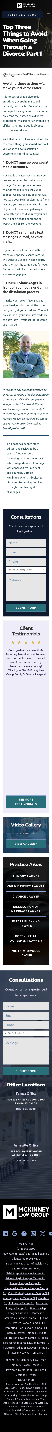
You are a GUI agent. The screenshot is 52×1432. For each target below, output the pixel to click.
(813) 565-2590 (22, 15)
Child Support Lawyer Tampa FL (25, 1273)
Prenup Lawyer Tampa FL (25, 1283)
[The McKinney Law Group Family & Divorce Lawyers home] (26, 6)
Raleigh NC (41, 1263)
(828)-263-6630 (30, 1258)
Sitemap (20, 1374)
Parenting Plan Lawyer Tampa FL (25, 1327)
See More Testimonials (26, 801)
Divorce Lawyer (26, 896)
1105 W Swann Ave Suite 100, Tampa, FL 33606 (26, 1101)
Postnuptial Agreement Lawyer (26, 938)
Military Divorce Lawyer (26, 953)
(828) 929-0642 (26, 1160)
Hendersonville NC (28, 1268)
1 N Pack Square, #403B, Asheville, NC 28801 (25, 1153)
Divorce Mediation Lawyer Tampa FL (27, 1347)
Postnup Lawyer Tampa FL (21, 1332)
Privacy (32, 1374)
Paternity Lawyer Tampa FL (26, 1352)
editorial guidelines (19, 463)
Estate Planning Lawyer (26, 923)
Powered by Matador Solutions (25, 1369)
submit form (26, 607)
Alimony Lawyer (26, 876)
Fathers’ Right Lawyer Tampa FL (25, 1278)
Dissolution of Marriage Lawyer (26, 908)
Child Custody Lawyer (26, 886)
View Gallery (26, 843)
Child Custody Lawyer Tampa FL (27, 1293)
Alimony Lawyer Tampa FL (19, 1298)
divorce (38, 125)
